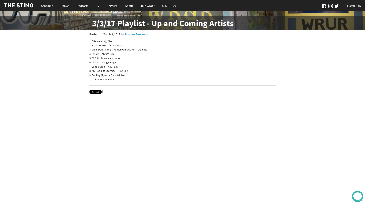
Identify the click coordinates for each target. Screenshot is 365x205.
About (129, 6)
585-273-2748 (170, 6)
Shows (65, 6)
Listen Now (354, 6)
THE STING (18, 5)
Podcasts (82, 6)
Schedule (47, 6)
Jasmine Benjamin (136, 34)
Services (112, 6)
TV (97, 6)
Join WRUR (147, 6)
